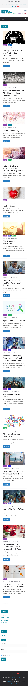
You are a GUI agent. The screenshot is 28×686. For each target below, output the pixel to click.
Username (3, 643)
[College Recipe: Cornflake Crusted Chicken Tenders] (14, 571)
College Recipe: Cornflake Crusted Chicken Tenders (13, 585)
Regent (9, 45)
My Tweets (3, 635)
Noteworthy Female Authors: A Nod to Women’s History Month (13, 168)
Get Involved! (4, 620)
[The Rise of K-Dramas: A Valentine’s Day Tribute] (14, 458)
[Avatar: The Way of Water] (14, 496)
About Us (3, 615)
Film (9, 235)
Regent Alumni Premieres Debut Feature (16, 4)
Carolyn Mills (14, 87)
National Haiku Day (11, 130)
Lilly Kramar (14, 238)
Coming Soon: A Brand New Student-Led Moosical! (12, 53)
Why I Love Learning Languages (11, 435)
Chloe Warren (15, 163)
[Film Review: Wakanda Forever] (14, 382)
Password (3, 649)
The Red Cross (9, 206)
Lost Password (4, 663)
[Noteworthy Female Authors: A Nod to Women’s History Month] (14, 153)
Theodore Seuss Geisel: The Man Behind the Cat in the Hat (14, 282)
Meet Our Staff (5, 617)
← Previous (4, 603)
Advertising (4, 622)
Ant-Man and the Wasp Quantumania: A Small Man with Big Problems (12, 358)
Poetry (9, 125)
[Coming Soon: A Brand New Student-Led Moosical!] (14, 37)
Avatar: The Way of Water (13, 509)
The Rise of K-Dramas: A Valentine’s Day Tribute (13, 472)
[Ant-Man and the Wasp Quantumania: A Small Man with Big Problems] (14, 343)
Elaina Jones (15, 541)
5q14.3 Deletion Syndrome (14, 320)
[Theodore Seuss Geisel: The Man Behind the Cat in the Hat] (14, 267)
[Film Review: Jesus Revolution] (14, 228)
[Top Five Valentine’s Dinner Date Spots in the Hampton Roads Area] (14, 531)
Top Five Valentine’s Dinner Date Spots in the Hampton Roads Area (13, 546)
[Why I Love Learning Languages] (14, 421)
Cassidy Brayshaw (16, 581)
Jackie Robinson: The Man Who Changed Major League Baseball (13, 93)
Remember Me (6, 655)
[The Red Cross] (14, 193)
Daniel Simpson (15, 48)
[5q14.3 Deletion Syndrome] (14, 307)
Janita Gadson (14, 352)
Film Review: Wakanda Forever (12, 395)
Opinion (10, 160)
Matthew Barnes (16, 506)
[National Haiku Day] (14, 118)
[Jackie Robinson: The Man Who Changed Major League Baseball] (14, 78)
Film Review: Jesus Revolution (10, 242)
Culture (4, 45)
